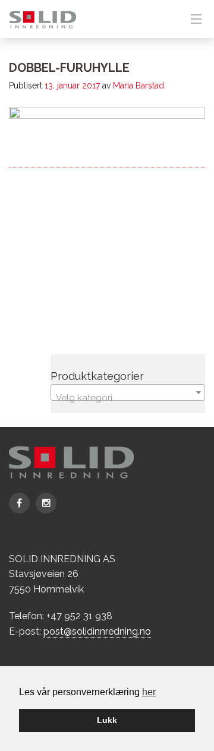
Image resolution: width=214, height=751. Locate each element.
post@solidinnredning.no (97, 631)
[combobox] (128, 392)
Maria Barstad (138, 85)
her (149, 692)
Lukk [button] (107, 720)
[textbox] (127, 397)
